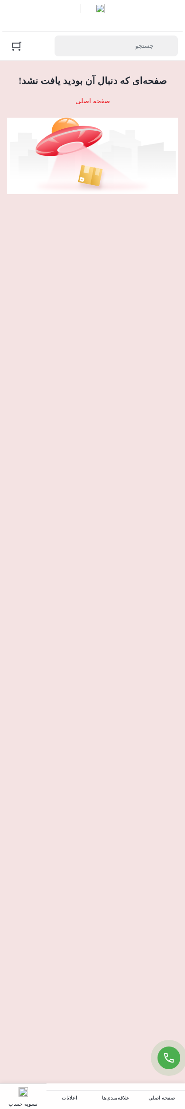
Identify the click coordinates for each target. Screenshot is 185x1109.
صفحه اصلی (92, 101)
